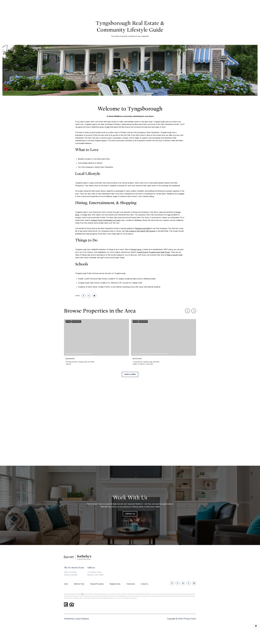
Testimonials (130, 584)
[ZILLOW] (194, 583)
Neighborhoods (115, 584)
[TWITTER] (188, 583)
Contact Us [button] (130, 514)
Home (66, 584)
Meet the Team (79, 584)
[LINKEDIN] (183, 583)
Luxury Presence (82, 619)
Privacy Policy (190, 619)
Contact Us (144, 584)
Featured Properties (97, 584)
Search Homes (130, 374)
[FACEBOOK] (172, 583)
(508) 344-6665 (70, 572)
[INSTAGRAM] (178, 583)
